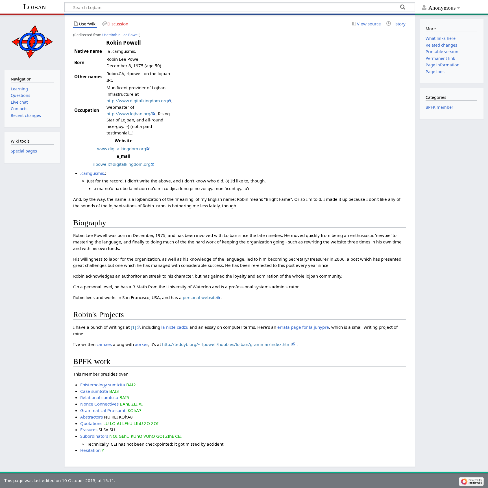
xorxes (141, 344)
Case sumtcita (94, 391)
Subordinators (94, 436)
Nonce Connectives (99, 404)
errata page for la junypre (303, 327)
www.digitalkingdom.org (121, 148)
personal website (200, 297)
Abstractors (91, 417)
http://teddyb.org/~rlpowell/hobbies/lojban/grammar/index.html (227, 344)
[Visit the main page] (32, 41)
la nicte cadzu (174, 327)
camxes (104, 344)
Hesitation (90, 450)
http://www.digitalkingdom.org (137, 100)
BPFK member (439, 107)
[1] (133, 327)
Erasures (88, 429)
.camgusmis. (92, 173)
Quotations (91, 423)
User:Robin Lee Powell (120, 34)
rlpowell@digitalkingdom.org (122, 164)
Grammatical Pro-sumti (103, 410)
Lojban (34, 6)
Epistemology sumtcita (102, 384)
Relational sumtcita (99, 397)
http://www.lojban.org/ (129, 113)
